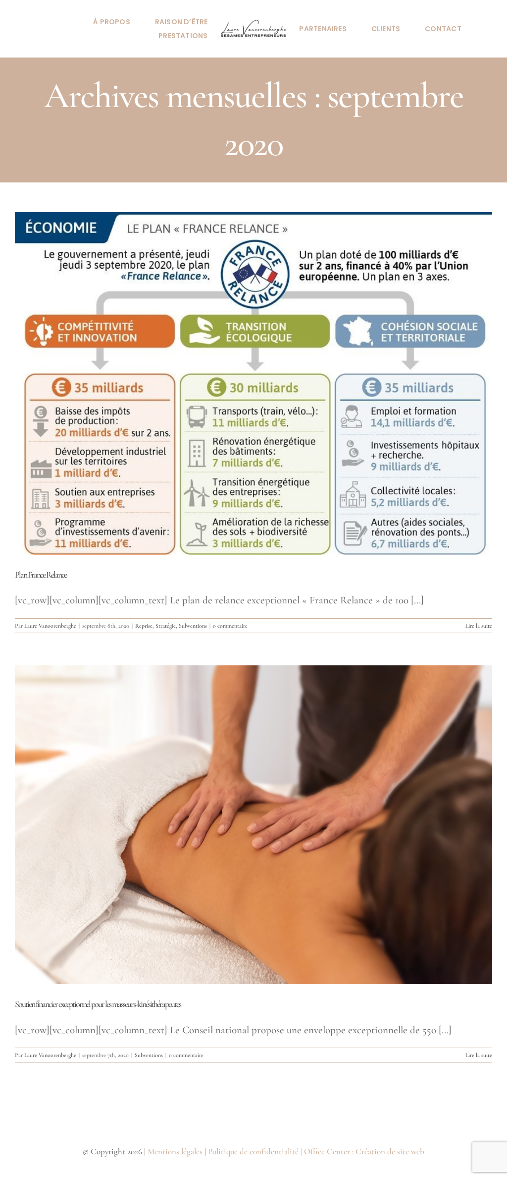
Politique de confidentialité (253, 1151)
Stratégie (165, 625)
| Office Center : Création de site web (362, 1151)
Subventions (193, 625)
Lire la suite (478, 625)
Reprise (143, 625)
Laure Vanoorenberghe (50, 625)
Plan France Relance (40, 574)
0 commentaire (230, 625)
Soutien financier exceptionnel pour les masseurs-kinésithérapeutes (98, 1004)
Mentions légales (175, 1151)
